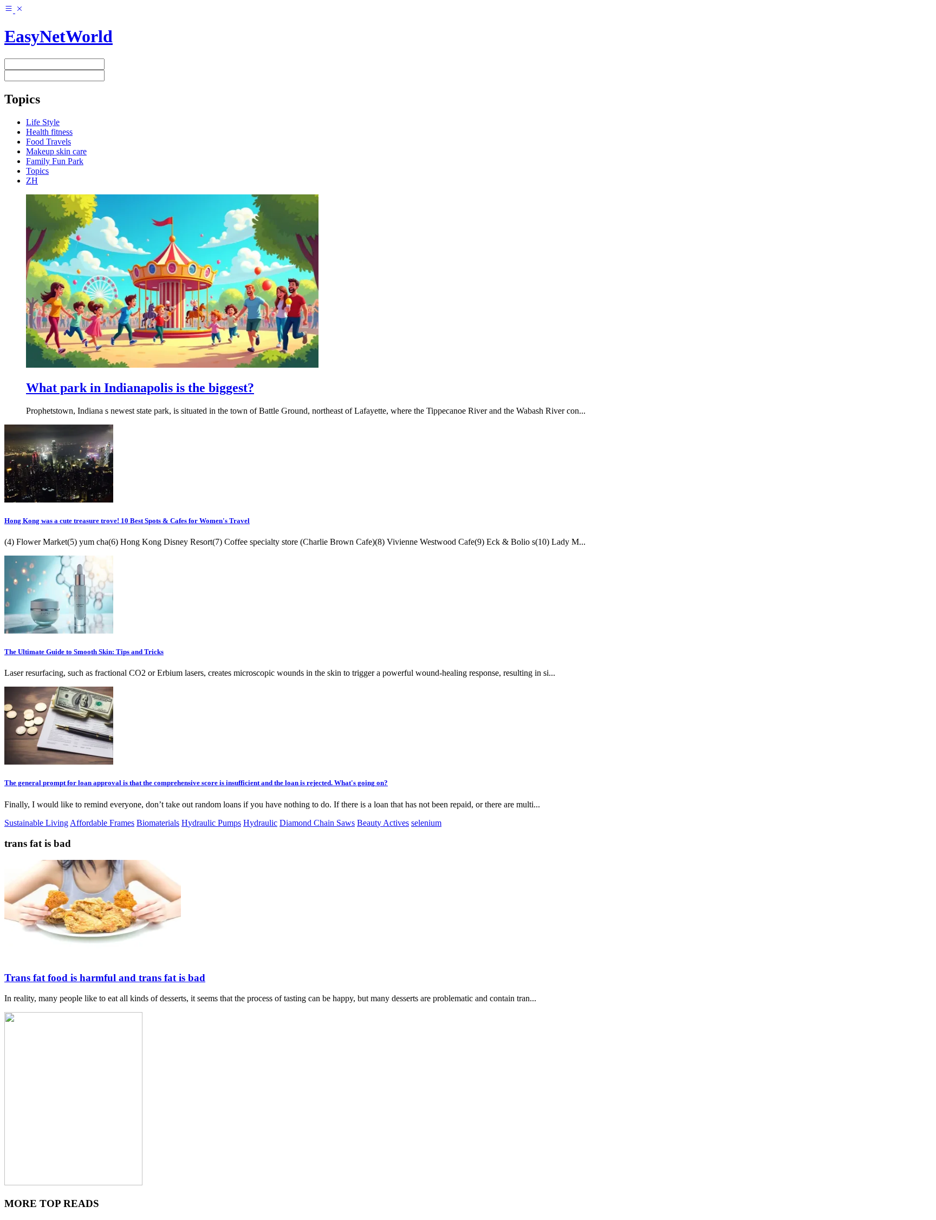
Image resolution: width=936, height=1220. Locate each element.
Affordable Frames (102, 822)
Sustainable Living (36, 822)
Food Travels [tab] (48, 141)
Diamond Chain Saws (317, 822)
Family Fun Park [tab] (54, 161)
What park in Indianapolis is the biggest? (140, 388)
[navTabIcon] (14, 10)
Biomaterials (157, 822)
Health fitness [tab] (49, 131)
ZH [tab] (32, 180)
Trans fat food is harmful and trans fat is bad (104, 977)
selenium (426, 822)
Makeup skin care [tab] (56, 151)
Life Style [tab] (43, 122)
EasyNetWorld (58, 36)
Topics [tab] (37, 170)
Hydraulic (260, 822)
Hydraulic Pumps (211, 822)
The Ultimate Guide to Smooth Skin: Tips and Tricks (84, 652)
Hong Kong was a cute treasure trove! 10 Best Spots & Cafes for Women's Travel (127, 521)
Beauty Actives (383, 822)
